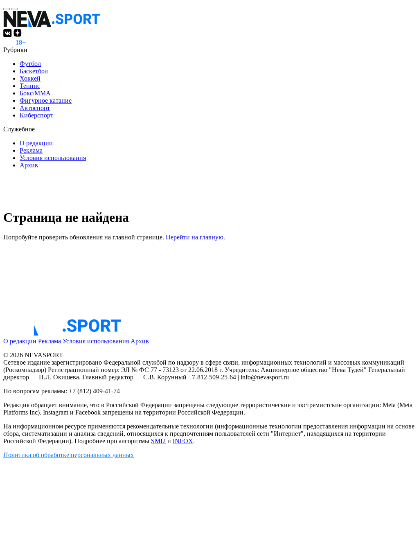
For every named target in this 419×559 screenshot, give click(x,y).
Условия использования (53, 157)
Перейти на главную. (195, 237)
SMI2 (158, 440)
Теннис (30, 85)
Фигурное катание (46, 100)
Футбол (30, 63)
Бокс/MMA (35, 93)
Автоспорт (35, 107)
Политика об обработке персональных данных (68, 454)
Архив (29, 165)
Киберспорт (36, 115)
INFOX (183, 440)
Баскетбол (34, 71)
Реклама (31, 150)
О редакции (36, 143)
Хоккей (30, 78)
